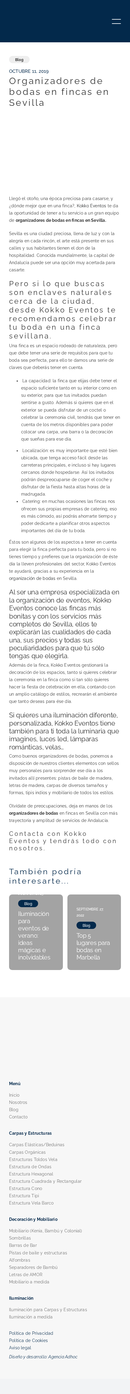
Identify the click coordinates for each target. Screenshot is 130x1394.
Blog (13, 1109)
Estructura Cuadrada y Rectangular (45, 1181)
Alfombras (19, 1260)
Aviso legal (20, 1347)
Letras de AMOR (25, 1274)
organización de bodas (32, 578)
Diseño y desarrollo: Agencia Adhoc (43, 1356)
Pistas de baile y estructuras (38, 1252)
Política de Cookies (28, 1340)
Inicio (14, 1095)
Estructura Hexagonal (31, 1174)
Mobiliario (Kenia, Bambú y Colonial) (45, 1230)
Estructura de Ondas (30, 1166)
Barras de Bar (23, 1245)
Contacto (18, 1116)
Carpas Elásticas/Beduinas (36, 1144)
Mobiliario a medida (29, 1281)
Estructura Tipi (24, 1195)
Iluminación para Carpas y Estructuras (48, 1309)
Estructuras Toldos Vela (33, 1159)
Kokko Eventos (91, 205)
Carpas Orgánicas (27, 1152)
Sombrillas (20, 1238)
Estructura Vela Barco (31, 1203)
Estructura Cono (25, 1188)
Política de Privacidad (31, 1333)
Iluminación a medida (31, 1317)
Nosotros (18, 1102)
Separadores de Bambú (33, 1267)
